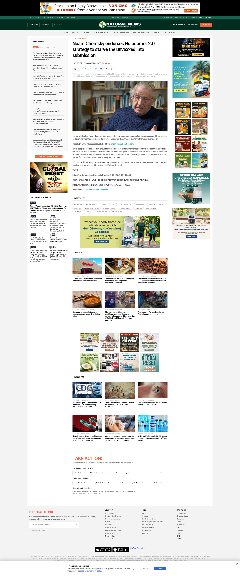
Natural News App (148, 524)
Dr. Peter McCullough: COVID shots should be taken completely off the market (152, 438)
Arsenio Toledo (151, 276)
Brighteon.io (181, 513)
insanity (135, 74)
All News (145, 516)
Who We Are (109, 513)
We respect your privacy (37, 530)
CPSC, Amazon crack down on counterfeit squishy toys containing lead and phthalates (46, 111)
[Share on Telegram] (91, 69)
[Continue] (76, 525)
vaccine (130, 76)
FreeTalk (180, 530)
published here (99, 560)
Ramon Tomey (86, 276)
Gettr (178, 527)
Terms (86, 557)
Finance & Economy (121, 33)
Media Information (111, 527)
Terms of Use (109, 539)
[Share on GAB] (96, 69)
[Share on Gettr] (106, 69)
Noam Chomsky (92, 76)
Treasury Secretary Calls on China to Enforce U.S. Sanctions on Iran (47, 85)
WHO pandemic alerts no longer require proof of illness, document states (48, 93)
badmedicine (91, 74)
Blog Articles (146, 530)
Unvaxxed (122, 76)
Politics (75, 33)
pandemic (103, 76)
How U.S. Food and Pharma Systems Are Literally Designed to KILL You (48, 77)
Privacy (80, 557)
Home (29, 17)
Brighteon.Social (182, 516)
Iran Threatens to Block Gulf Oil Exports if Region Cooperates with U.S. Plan (48, 68)
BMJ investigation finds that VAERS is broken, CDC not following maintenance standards (87, 405)
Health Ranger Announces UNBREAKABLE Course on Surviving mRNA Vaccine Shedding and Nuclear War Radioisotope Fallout (58, 225)
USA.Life (180, 539)
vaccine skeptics (140, 76)
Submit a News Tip (111, 533)
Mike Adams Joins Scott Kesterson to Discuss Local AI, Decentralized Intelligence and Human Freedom (38, 223)
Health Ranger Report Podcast (152, 522)
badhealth (81, 74)
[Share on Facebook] (80, 69)
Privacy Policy (110, 536)
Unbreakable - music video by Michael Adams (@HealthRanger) (58, 239)
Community (82, 39)
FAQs (200, 17)
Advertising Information (113, 530)
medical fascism (79, 76)
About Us (194, 17)
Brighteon (38, 17)
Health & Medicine (101, 33)
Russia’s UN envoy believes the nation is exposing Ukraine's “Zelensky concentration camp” (48, 121)
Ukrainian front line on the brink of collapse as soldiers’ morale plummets (119, 405)
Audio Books (70, 17)
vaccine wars (152, 76)
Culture (86, 33)
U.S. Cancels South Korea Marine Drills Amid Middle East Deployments (47, 101)
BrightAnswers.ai (166, 17)
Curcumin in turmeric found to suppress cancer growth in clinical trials (86, 314)
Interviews (60, 17)
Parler (179, 522)
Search (210, 17)
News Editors (92, 63)
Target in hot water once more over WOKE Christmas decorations (87, 280)
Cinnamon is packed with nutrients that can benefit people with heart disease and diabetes (152, 281)
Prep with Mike (49, 17)
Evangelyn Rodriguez (88, 309)
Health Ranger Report (39, 198)
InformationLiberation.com (122, 144)
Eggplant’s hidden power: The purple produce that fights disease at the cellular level (47, 131)
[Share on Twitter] (85, 69)
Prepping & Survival (141, 33)
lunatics (147, 74)
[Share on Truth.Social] (101, 69)
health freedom (115, 74)
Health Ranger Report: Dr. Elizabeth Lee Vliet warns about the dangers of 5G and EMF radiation (87, 438)
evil (107, 74)
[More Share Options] (111, 69)
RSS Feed (145, 533)
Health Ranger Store (149, 519)
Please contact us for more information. (86, 493)
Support (107, 522)
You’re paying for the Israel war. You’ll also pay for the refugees (151, 313)
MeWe (179, 533)
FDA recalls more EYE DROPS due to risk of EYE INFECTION (152, 404)
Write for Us (109, 524)
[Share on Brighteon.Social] (75, 69)
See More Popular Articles (48, 156)
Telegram (180, 519)
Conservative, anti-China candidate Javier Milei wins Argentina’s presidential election (119, 281)
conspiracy (101, 74)
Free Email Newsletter (112, 519)
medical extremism (159, 74)
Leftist (141, 74)
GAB (178, 536)
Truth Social (181, 524)
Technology (170, 33)
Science (157, 33)
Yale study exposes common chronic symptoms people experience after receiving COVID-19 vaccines (119, 438)
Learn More (146, 568)
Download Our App (181, 17)
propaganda (113, 76)
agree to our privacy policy (90, 571)
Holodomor (126, 74)
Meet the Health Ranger (113, 516)
